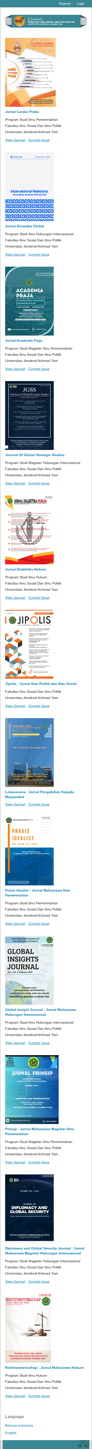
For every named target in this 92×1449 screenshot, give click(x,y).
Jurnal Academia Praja (23, 340)
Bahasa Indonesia (19, 1425)
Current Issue (39, 140)
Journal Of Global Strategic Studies (35, 455)
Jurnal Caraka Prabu (22, 112)
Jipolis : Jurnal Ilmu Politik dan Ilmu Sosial (41, 684)
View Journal (15, 140)
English (10, 1433)
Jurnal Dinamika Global (24, 226)
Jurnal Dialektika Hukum (25, 569)
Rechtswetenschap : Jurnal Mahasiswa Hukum (44, 1368)
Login (80, 3)
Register (65, 3)
